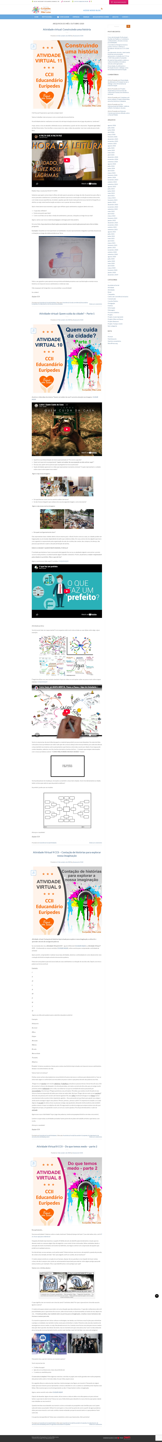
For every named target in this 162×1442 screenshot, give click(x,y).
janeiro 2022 (112, 220)
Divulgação (111, 303)
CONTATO (125, 17)
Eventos (110, 305)
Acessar (110, 336)
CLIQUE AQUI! (63, 561)
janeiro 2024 (112, 177)
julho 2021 (111, 234)
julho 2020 (111, 259)
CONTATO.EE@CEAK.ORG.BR (81, 1)
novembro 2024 (113, 159)
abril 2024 (111, 170)
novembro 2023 (113, 180)
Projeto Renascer (113, 321)
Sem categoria (112, 326)
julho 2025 (111, 148)
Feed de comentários (114, 341)
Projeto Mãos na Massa (115, 319)
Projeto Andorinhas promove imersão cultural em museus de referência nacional (118, 91)
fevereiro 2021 (112, 245)
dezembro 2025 (113, 139)
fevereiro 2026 (112, 137)
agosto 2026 (112, 125)
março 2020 (111, 268)
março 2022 (111, 216)
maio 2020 (111, 263)
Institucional (47, 17)
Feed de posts (112, 339)
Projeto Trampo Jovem (115, 324)
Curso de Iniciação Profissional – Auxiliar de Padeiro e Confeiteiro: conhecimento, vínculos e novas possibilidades (118, 39)
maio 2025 (111, 152)
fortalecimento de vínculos (46, 304)
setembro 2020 (113, 254)
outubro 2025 (112, 143)
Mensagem (111, 310)
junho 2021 (111, 236)
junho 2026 (111, 130)
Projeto (110, 315)
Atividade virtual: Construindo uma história (67, 29)
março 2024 (111, 173)
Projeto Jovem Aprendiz (115, 317)
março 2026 (111, 134)
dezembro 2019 (113, 275)
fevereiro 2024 (112, 175)
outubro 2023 (112, 182)
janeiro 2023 (112, 202)
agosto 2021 (112, 232)
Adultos (115, 17)
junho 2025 (111, 150)
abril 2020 (111, 265)
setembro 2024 (113, 161)
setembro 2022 (113, 209)
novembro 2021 (113, 225)
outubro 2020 (112, 252)
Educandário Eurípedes (81, 1135)
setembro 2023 (113, 184)
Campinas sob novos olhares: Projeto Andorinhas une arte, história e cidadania (119, 99)
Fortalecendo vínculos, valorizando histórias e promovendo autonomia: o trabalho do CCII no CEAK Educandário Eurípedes (119, 55)
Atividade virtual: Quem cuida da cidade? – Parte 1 (67, 313)
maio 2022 (111, 211)
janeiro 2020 (112, 272)
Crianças (86, 17)
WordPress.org (113, 343)
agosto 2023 (112, 186)
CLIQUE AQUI (80, 946)
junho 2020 (111, 261)
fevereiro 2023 (112, 200)
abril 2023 (111, 195)
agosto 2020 (112, 256)
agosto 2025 (112, 146)
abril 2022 (111, 213)
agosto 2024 (112, 164)
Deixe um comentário (95, 304)
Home (36, 17)
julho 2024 (111, 166)
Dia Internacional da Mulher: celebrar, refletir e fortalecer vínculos (118, 106)
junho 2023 (111, 191)
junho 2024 (111, 168)
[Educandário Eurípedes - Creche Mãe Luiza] (44, 9)
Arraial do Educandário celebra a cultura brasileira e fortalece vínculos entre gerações (118, 61)
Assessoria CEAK (78, 36)
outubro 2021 (112, 227)
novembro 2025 (113, 141)
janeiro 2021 (112, 247)
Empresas (76, 17)
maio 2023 (111, 193)
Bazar (110, 292)
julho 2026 (111, 128)
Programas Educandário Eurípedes (60, 1424)
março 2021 (111, 243)
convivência (76, 302)
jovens (47, 1137)
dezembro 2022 (113, 204)
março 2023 (111, 198)
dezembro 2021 (113, 222)
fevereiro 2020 (112, 270)
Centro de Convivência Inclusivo (118, 296)
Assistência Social (44, 302)
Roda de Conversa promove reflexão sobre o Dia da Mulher (119, 113)
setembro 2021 (113, 229)
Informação (111, 308)
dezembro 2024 (113, 157)
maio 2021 (111, 238)
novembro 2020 (113, 250)
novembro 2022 (113, 207)
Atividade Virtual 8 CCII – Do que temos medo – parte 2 (67, 1146)
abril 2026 (111, 132)
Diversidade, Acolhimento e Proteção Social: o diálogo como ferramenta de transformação (118, 67)
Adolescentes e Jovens (101, 17)
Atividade (53, 302)
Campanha (111, 294)
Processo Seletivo (113, 312)
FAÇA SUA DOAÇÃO (120, 2)
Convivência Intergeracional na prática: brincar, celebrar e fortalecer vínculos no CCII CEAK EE (118, 47)
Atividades (53, 843)
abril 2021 (111, 241)
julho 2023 (111, 189)
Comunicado (112, 299)
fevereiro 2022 (112, 218)
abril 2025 (111, 155)
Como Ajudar (64, 17)
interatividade (58, 304)
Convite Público (113, 301)
